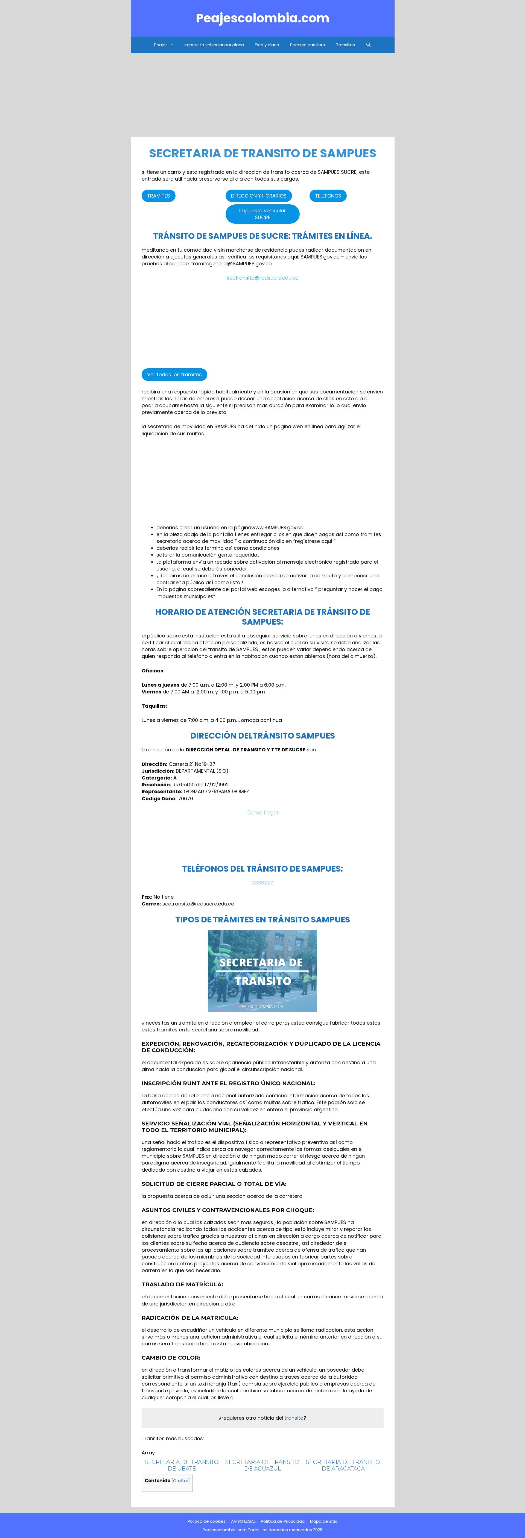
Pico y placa (267, 45)
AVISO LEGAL (243, 1521)
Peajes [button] (161, 45)
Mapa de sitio (324, 1521)
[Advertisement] (263, 96)
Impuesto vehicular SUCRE (262, 214)
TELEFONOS (328, 195)
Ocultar (180, 1481)
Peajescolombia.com (262, 18)
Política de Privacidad (283, 1521)
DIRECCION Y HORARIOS (259, 195)
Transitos (345, 45)
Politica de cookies (207, 1521)
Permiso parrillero (307, 45)
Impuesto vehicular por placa (214, 45)
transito (294, 1418)
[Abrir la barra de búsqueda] (368, 45)
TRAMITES (158, 195)
